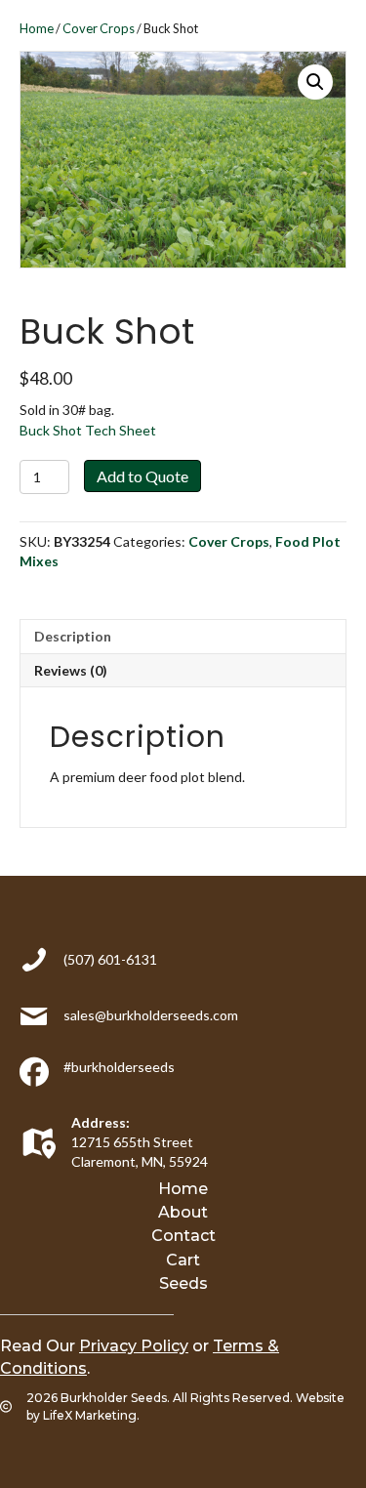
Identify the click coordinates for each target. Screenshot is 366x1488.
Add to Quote (142, 476)
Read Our (94, 1346)
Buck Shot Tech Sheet (88, 430)
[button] (315, 82)
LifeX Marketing (90, 1415)
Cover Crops (98, 28)
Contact (183, 1235)
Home (37, 28)
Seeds (183, 1283)
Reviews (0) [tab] (70, 670)
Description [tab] (72, 636)
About (183, 1212)
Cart (183, 1260)
